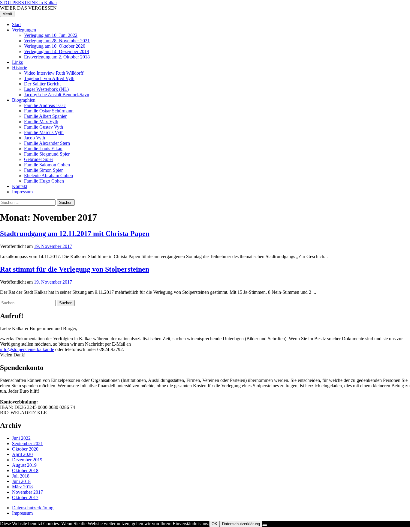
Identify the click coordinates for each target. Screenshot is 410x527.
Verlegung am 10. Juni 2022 (50, 35)
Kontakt (19, 186)
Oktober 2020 (25, 448)
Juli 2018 (20, 475)
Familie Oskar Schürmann (49, 110)
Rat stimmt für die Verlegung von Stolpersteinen (74, 269)
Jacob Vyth (34, 137)
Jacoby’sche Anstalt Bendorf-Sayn (56, 94)
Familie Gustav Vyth (43, 127)
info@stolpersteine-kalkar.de (27, 349)
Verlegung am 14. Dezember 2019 (56, 51)
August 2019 (24, 465)
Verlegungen (24, 29)
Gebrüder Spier (38, 159)
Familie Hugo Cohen (44, 180)
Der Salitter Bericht (42, 83)
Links (17, 62)
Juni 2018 (21, 481)
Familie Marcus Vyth (44, 132)
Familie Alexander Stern (47, 143)
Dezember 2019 (27, 459)
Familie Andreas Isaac (45, 105)
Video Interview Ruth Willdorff (53, 73)
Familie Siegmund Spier (47, 153)
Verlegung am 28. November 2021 (57, 40)
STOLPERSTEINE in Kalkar (28, 2)
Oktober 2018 (25, 470)
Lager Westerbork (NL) (46, 89)
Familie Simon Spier (43, 170)
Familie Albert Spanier (45, 116)
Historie (19, 67)
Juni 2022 (21, 438)
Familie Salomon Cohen (47, 164)
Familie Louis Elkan (43, 148)
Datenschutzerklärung (32, 507)
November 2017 (27, 492)
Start (16, 24)
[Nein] (264, 525)
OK (214, 524)
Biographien (23, 100)
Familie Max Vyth (41, 121)
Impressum (22, 191)
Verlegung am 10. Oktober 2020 (54, 46)
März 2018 (22, 486)
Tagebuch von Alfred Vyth (49, 78)
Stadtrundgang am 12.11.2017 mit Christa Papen (74, 233)
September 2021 (27, 443)
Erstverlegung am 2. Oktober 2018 (57, 56)
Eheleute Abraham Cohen (48, 175)
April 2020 (22, 454)
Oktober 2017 (25, 497)
